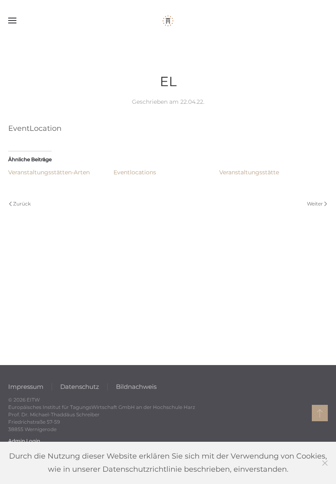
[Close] (325, 463)
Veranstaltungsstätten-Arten (49, 172)
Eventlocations (135, 172)
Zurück (22, 204)
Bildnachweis (136, 386)
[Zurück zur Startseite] (168, 20)
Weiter (315, 204)
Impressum (25, 386)
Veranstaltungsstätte (249, 172)
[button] (12, 20)
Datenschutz (79, 386)
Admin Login (24, 441)
